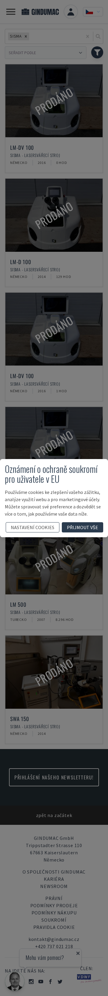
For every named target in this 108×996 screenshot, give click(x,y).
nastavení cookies (32, 527)
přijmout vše (82, 527)
